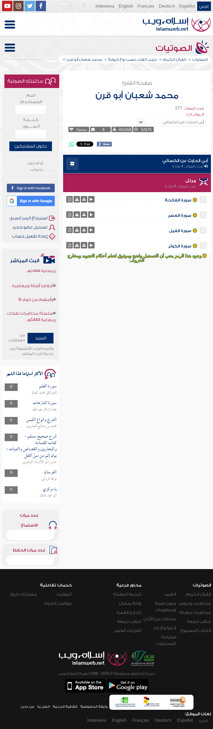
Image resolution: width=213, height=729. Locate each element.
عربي (204, 6)
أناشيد (170, 594)
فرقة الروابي (49, 479)
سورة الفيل (180, 230)
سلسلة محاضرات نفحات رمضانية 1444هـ (31, 310)
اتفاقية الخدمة (65, 706)
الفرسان (50, 472)
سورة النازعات (45, 403)
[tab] (137, 164)
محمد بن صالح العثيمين (41, 426)
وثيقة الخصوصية (94, 706)
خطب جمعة (199, 621)
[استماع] (91, 199)
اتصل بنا (43, 706)
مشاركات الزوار (23, 594)
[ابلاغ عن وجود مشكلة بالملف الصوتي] (77, 199)
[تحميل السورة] (84, 199)
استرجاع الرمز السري (28, 218)
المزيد (40, 338)
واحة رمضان (130, 603)
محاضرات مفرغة (195, 612)
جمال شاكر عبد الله (44, 410)
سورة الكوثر (179, 246)
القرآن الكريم (198, 594)
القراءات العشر (127, 630)
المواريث (64, 594)
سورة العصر (179, 215)
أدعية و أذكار (165, 628)
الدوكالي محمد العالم (44, 393)
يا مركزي (50, 489)
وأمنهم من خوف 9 (35, 294)
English (126, 6)
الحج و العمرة (128, 612)
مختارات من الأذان (159, 619)
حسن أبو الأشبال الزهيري (39, 462)
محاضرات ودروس (195, 603)
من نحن (27, 706)
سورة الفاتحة (178, 200)
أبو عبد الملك (48, 495)
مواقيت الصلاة (58, 603)
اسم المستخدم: (30, 98)
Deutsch (167, 6)
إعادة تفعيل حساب (30, 236)
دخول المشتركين (31, 146)
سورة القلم (48, 386)
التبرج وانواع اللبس (41, 420)
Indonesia (105, 6)
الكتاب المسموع (195, 630)
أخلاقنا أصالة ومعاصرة (32, 280)
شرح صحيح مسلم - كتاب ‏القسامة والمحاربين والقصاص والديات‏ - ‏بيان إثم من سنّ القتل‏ (31, 446)
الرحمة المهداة (127, 594)
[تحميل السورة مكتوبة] (69, 199)
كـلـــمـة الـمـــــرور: (31, 123)
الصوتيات (175, 48)
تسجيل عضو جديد (30, 227)
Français (145, 6)
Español (187, 6)
